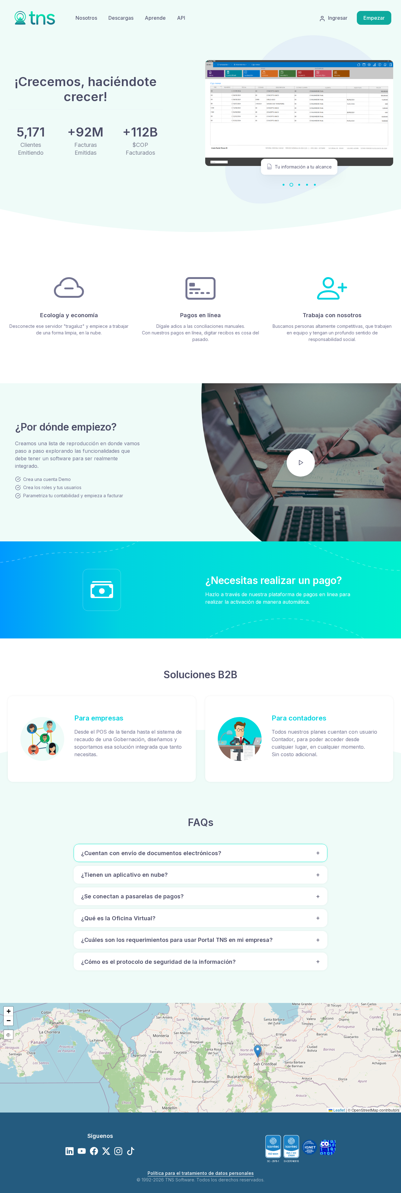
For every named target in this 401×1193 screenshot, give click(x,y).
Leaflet (338, 1110)
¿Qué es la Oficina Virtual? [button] (118, 918)
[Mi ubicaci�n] (8, 1034)
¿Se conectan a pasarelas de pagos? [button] (132, 896)
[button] (258, 1051)
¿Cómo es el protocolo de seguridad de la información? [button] (158, 961)
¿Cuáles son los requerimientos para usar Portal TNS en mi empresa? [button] (177, 940)
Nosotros (86, 18)
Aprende (155, 18)
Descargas (120, 18)
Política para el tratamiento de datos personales (201, 1173)
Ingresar (337, 18)
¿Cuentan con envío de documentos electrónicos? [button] (151, 853)
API (181, 18)
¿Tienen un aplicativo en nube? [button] (124, 874)
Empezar (374, 18)
